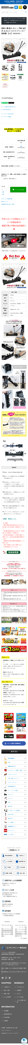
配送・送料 (6, 993)
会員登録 (19, 990)
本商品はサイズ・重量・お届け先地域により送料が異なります (13, 175)
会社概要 (6, 1010)
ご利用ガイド (7, 987)
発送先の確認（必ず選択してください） (11, 166)
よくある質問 (7, 997)
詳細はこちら (7, 855)
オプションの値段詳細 (6, 198)
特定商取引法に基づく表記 (7, 204)
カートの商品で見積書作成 (14, 743)
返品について (4, 201)
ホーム (5, 18)
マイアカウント (20, 987)
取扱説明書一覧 (8, 1014)
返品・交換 (6, 990)
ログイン (19, 993)
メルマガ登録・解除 (21, 1001)
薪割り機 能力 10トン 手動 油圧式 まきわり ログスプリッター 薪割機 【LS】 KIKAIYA (15, 20)
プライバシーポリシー (6, 1030)
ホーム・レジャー (12, 18)
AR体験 (6, 1020)
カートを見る (20, 997)
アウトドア (19, 18)
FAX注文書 (6, 1017)
